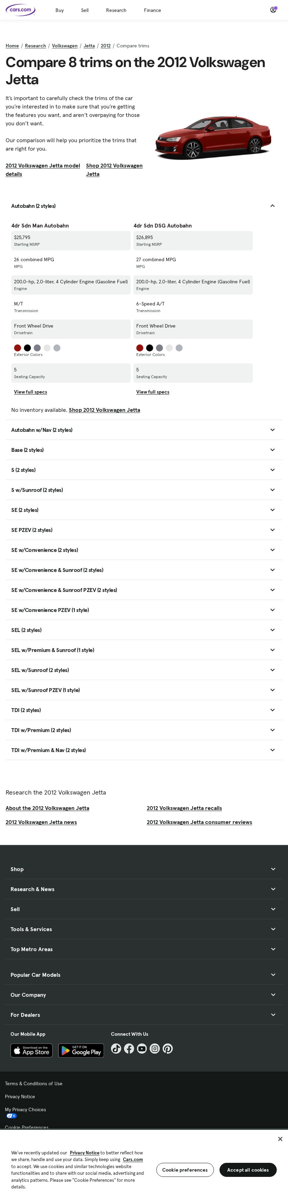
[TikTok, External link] (116, 1048)
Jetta (89, 45)
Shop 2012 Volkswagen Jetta (114, 169)
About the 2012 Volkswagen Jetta (47, 807)
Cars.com (133, 1159)
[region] (144, 1163)
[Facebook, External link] (129, 1048)
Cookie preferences (185, 1170)
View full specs (30, 392)
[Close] (280, 1139)
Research (116, 10)
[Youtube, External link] (142, 1048)
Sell (85, 10)
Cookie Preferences (26, 1127)
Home (12, 45)
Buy (59, 10)
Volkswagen (65, 45)
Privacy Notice (20, 1096)
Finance (152, 10)
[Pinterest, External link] (168, 1048)
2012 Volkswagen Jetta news (41, 821)
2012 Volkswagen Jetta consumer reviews (199, 821)
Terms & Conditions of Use (34, 1083)
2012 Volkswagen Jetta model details (43, 169)
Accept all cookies (248, 1170)
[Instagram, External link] (155, 1048)
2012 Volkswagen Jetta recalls (184, 807)
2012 (106, 45)
